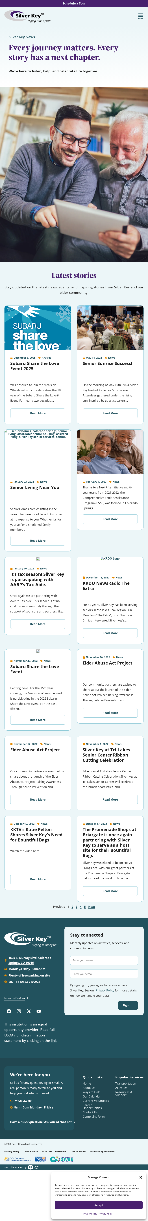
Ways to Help (92, 1092)
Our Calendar (92, 1096)
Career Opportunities (92, 1106)
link (54, 1040)
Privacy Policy (90, 1213)
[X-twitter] (28, 1011)
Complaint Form (94, 1116)
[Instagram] (18, 1011)
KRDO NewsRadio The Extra (106, 585)
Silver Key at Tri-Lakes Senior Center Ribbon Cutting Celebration (106, 755)
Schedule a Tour (74, 3)
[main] (74, 471)
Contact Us (90, 1112)
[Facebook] (8, 1011)
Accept (98, 1205)
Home (87, 1083)
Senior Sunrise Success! (107, 363)
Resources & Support (123, 1093)
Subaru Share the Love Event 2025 (34, 365)
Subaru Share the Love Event (34, 669)
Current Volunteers (96, 1100)
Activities (121, 1087)
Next (91, 907)
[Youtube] (38, 1011)
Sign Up (128, 1005)
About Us (89, 1087)
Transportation (125, 1083)
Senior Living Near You (34, 487)
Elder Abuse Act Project (107, 663)
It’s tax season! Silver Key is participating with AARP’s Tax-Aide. (37, 579)
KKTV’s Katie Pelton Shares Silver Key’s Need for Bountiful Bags (36, 834)
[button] (141, 1177)
